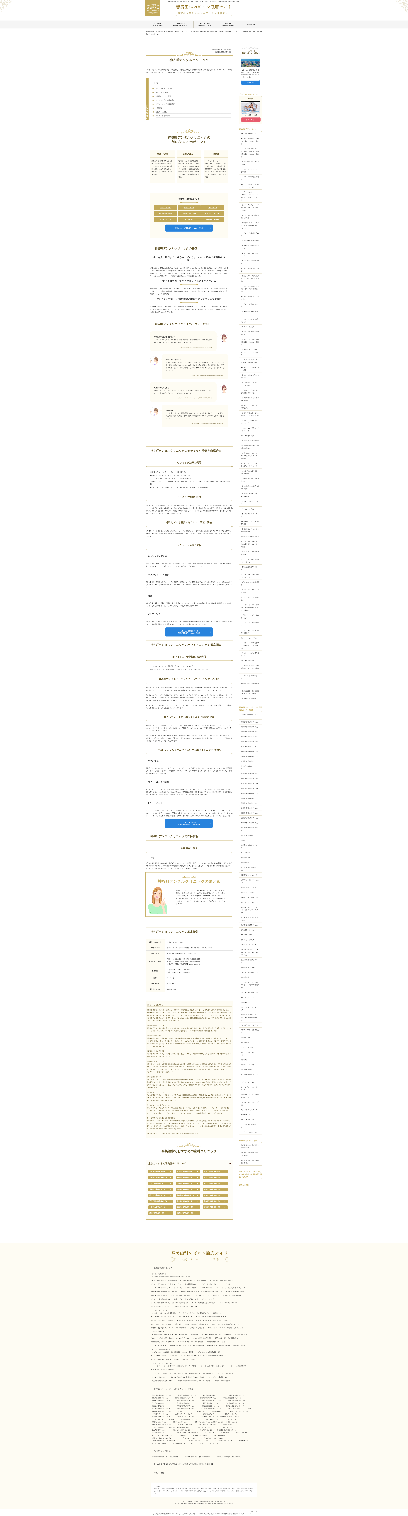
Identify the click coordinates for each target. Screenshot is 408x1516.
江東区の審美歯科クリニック (250, 788)
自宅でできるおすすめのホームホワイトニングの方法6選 (250, 414)
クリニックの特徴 (162, 92)
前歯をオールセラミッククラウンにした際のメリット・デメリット (250, 225)
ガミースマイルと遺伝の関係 (250, 583)
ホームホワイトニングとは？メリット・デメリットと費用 (250, 352)
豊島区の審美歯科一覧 (212, 1201)
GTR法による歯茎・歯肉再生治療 (250, 480)
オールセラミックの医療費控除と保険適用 (250, 216)
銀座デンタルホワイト (247, 892)
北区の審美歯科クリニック (249, 746)
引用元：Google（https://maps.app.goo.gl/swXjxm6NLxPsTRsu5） (207, 375)
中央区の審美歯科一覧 (185, 1201)
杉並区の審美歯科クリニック (250, 751)
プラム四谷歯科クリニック (249, 1110)
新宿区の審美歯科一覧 (185, 1189)
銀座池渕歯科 (245, 1042)
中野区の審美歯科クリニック (250, 756)
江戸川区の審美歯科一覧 (158, 1177)
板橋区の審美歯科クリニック (250, 808)
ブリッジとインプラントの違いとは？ (250, 616)
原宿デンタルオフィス (247, 940)
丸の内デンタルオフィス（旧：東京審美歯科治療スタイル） (250, 1017)
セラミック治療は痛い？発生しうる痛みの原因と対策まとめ (250, 288)
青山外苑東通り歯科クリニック (250, 961)
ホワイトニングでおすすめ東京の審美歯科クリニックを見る (189, 823)
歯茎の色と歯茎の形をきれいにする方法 (250, 1154)
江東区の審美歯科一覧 (185, 1183)
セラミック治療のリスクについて (250, 313)
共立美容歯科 (245, 862)
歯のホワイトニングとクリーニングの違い (250, 384)
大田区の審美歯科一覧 (185, 1177)
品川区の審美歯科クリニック (250, 793)
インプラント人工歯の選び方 (250, 624)
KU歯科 (243, 840)
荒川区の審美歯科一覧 (185, 1171)
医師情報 (159, 108)
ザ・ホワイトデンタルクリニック (250, 869)
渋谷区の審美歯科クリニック (250, 774)
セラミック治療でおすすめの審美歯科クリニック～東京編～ (250, 141)
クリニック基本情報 (163, 116)
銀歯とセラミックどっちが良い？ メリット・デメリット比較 (250, 278)
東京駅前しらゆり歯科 (247, 967)
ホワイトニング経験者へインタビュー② (250, 429)
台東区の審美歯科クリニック (250, 778)
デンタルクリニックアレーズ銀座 (250, 1103)
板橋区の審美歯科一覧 (212, 1171)
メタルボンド (189, 219)
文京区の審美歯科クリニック (250, 727)
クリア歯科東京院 (246, 1069)
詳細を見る (250, 83)
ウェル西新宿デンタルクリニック (250, 1126)
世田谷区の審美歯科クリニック (250, 767)
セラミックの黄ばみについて (250, 305)
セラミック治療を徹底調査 (165, 100)
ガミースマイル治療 (189, 213)
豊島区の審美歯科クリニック (250, 741)
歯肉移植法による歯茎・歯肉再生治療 (250, 487)
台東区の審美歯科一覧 (212, 1195)
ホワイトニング (189, 208)
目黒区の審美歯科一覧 (185, 1213)
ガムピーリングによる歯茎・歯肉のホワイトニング (249, 465)
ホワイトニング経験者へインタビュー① (250, 422)
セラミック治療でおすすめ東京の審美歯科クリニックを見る (189, 632)
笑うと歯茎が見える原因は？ (249, 568)
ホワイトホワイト (246, 852)
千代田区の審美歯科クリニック (250, 716)
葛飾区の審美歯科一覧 (212, 1177)
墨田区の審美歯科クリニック (250, 783)
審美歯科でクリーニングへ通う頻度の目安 (250, 530)
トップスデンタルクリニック (250, 1132)
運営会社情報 (251, 24)
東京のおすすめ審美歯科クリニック (204, 24)
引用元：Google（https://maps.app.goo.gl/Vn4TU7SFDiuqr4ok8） (208, 423)
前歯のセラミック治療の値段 (250, 262)
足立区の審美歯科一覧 (157, 1171)
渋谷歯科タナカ (245, 857)
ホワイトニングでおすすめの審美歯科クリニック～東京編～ (250, 341)
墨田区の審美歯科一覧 (157, 1195)
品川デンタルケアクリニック (250, 902)
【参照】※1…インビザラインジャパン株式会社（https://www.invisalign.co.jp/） (173, 1133)
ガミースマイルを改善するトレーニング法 (250, 560)
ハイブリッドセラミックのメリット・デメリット (250, 186)
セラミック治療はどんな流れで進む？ (250, 298)
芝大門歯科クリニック (247, 1002)
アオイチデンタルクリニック (250, 972)
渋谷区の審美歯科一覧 (157, 1189)
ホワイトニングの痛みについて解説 (250, 369)
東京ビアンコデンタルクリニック (250, 1053)
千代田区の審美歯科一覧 (158, 1201)
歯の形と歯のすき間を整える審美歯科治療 (250, 1146)
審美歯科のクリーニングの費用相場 (250, 523)
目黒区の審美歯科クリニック (250, 798)
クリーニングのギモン (247, 509)
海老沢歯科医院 (245, 1115)
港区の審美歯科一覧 (156, 1213)
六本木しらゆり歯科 (247, 835)
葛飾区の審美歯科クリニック (250, 823)
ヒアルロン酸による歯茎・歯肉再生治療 (250, 495)
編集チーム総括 (161, 112)
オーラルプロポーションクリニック (250, 1088)
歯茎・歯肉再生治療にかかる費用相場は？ (250, 447)
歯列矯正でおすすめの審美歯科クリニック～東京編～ (250, 692)
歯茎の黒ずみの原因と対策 (250, 440)
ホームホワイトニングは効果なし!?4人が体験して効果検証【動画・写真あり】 (250, 1174)
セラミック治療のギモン (248, 133)
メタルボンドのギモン (247, 661)
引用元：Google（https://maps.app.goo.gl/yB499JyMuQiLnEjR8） (196, 347)
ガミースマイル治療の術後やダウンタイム (250, 576)
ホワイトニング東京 (247, 1047)
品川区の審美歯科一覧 (212, 1183)
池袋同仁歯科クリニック (248, 887)
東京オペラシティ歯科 (247, 1065)
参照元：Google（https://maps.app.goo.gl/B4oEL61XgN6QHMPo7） (195, 397)
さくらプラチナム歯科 (247, 1119)
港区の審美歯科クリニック (249, 736)
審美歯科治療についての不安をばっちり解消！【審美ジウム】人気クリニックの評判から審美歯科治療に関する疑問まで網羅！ (204, 1)
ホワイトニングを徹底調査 (165, 104)
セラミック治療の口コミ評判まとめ (250, 320)
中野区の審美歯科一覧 (157, 1207)
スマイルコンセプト (247, 935)
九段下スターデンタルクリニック (250, 881)
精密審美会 (244, 1060)
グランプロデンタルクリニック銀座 (250, 919)
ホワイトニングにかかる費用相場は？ (250, 333)
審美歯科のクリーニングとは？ (250, 515)
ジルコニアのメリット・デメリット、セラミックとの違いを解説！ (250, 207)
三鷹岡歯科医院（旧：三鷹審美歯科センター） (250, 1096)
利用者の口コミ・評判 (163, 96)
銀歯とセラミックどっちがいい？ (250, 254)
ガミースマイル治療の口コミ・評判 (250, 591)
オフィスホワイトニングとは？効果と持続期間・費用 (250, 361)
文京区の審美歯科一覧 (212, 1207)
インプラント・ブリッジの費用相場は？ (250, 631)
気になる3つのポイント (164, 88)
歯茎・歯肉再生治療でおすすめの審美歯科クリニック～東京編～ (250, 455)
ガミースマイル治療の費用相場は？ (250, 553)
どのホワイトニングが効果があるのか (250, 399)
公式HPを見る (251, 120)
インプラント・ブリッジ (213, 213)
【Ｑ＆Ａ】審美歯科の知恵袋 (228, 24)
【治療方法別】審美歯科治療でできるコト (181, 24)
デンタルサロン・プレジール (250, 1025)
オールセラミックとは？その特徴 (250, 163)
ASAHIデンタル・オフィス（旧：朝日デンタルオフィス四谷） (250, 909)
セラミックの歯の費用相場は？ (250, 178)
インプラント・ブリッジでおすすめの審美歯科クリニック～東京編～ (250, 607)
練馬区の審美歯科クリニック (250, 813)
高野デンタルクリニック (248, 997)
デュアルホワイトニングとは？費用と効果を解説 (250, 391)
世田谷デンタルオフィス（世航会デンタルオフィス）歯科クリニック (250, 952)
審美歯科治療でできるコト (248, 129)
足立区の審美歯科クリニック (250, 818)
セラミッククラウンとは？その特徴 (250, 170)
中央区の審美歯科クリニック (250, 732)
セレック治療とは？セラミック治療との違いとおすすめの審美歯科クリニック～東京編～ (250, 153)
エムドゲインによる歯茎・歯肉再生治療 (250, 472)
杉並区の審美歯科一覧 (212, 1189)
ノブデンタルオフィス (247, 1082)
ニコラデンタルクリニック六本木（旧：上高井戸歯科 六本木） (250, 984)
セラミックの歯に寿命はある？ (250, 270)
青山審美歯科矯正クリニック (250, 925)
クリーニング (212, 208)
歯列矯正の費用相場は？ (249, 698)
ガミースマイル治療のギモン (250, 536)
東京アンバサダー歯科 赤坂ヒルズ (250, 1031)
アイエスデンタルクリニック (250, 992)
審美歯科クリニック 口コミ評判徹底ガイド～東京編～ (250, 708)
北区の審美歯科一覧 (156, 1183)
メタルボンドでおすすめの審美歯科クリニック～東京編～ (250, 668)
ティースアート (245, 1037)
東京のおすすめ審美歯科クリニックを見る (189, 228)
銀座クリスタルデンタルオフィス (250, 1008)
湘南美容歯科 (245, 977)
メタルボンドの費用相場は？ (249, 677)
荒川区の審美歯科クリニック (250, 803)
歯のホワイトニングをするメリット (250, 376)
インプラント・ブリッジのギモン (250, 599)
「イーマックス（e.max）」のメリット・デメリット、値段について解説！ (249, 196)
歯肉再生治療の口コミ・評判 (250, 502)
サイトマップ (253, 1511)
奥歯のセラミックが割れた (250, 240)
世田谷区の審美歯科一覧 (185, 1195)
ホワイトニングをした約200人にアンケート (249, 407)
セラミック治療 (165, 208)
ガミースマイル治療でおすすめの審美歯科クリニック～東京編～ (250, 544)
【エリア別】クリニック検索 (158, 24)
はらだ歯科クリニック (247, 930)
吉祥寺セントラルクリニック (250, 897)
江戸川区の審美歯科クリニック (250, 829)
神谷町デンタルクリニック (249, 875)
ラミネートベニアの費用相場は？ (250, 654)
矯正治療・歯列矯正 (213, 219)
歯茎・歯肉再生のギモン (248, 436)
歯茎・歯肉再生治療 (165, 213)
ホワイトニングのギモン (248, 327)
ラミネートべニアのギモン (249, 638)
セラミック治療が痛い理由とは (250, 234)
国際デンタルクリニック (248, 944)
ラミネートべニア (165, 219)
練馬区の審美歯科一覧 (185, 1207)
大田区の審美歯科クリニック (250, 761)
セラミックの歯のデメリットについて (250, 247)
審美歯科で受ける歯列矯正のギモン (250, 685)
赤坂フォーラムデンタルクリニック (250, 1076)
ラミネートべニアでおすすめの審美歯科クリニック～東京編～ (250, 645)
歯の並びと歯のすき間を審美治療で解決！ (250, 1162)
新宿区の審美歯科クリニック (250, 722)
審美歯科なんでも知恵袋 (248, 1141)
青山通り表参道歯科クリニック (250, 846)
